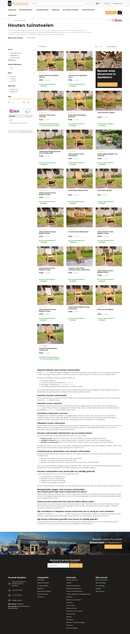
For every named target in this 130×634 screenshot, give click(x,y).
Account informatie (101, 580)
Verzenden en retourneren (74, 611)
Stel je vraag (31, 38)
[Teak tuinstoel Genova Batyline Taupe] (50, 187)
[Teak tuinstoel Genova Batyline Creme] (50, 303)
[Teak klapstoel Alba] (109, 187)
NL (99, 3)
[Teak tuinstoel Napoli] (109, 303)
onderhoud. (69, 382)
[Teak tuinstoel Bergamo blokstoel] (79, 109)
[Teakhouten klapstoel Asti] (79, 187)
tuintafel (39, 408)
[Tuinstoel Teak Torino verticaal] (50, 109)
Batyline (13, 91)
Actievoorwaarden (72, 628)
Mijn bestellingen (101, 583)
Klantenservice (70, 614)
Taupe (13, 78)
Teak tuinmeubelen (26, 10)
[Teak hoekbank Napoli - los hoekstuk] (109, 148)
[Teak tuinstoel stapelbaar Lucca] (79, 69)
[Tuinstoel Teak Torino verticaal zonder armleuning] (79, 264)
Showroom (111, 12)
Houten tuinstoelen (20, 20)
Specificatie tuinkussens (73, 588)
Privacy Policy (70, 605)
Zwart (13, 76)
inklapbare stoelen (59, 514)
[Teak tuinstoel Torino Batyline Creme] (50, 264)
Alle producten (100, 591)
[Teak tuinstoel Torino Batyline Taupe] (109, 226)
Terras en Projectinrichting (74, 591)
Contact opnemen (72, 580)
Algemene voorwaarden (73, 600)
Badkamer (56, 10)
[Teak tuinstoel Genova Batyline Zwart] (50, 226)
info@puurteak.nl (17, 600)
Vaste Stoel (15, 57)
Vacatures (69, 597)
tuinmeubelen (51, 410)
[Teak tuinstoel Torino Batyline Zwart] (109, 264)
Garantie (68, 583)
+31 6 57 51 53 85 (17, 595)
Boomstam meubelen (71, 10)
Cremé (13, 81)
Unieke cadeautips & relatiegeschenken (78, 594)
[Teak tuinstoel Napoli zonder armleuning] (79, 303)
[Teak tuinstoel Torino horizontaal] (79, 148)
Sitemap (69, 617)
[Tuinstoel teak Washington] (79, 226)
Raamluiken (70, 619)
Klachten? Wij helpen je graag (75, 622)
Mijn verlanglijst (100, 585)
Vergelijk (98, 588)
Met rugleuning (15, 53)
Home (10, 20)
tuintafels (62, 384)
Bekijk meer (11, 60)
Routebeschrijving (112, 546)
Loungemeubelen (42, 10)
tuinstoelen (45, 372)
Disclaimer (69, 602)
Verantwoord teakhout (73, 585)
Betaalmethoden (71, 608)
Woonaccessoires (88, 10)
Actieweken (12, 10)
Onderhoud (12, 15)
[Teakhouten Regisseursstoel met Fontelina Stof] (50, 148)
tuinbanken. (71, 384)
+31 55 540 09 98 (17, 590)
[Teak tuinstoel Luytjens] (109, 109)
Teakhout (14, 89)
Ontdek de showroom (106, 84)
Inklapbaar (14, 55)
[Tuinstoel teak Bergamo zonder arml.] (50, 342)
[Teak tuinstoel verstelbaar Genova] (50, 69)
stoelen (46, 400)
